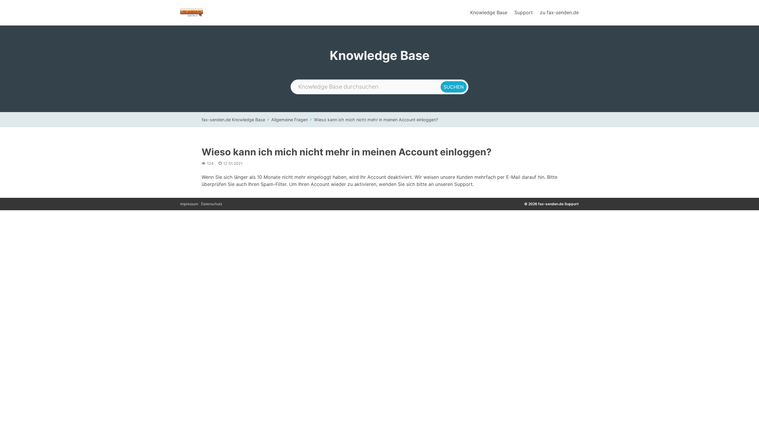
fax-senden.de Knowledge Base (233, 119)
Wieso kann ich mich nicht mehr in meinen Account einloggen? (376, 119)
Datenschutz (211, 204)
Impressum (189, 204)
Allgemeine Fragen (289, 119)
